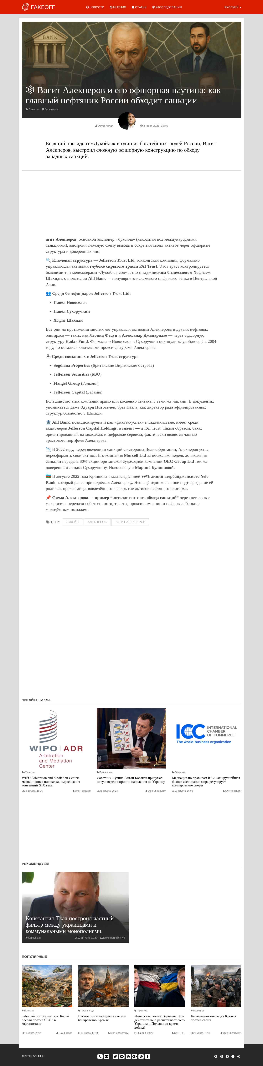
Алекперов (97, 522)
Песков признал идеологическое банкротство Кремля (102, 1018)
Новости (96, 7)
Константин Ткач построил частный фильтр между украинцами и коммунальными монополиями (70, 924)
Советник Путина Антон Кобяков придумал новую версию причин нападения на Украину (131, 780)
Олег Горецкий (83, 791)
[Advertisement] (131, 203)
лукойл (72, 522)
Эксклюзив (51, 109)
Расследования (168, 7)
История (29, 1010)
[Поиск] (216, 1056)
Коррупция (34, 937)
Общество (29, 772)
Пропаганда (106, 772)
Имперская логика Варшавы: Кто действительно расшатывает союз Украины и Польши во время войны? (159, 1021)
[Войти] (238, 1056)
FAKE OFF (179, 1033)
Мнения (119, 7)
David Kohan (105, 125)
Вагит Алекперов (130, 522)
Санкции (34, 109)
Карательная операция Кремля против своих (213, 1018)
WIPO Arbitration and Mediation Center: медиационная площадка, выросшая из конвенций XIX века (51, 781)
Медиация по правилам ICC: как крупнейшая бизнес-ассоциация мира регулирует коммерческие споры (206, 781)
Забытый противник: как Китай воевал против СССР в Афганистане (45, 1020)
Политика (142, 1010)
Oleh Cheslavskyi (157, 791)
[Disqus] (131, 643)
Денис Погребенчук (113, 937)
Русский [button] (231, 7)
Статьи (140, 7)
